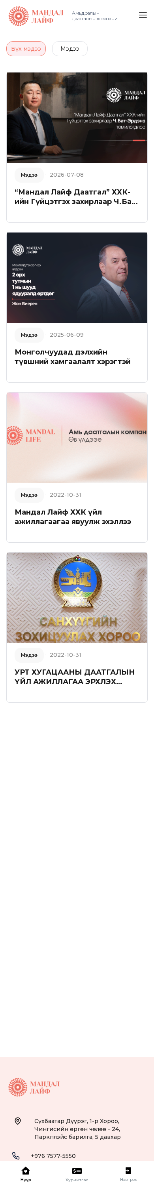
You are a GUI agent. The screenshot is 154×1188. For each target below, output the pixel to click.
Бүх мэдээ (26, 48)
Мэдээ (69, 48)
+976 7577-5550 (53, 1155)
